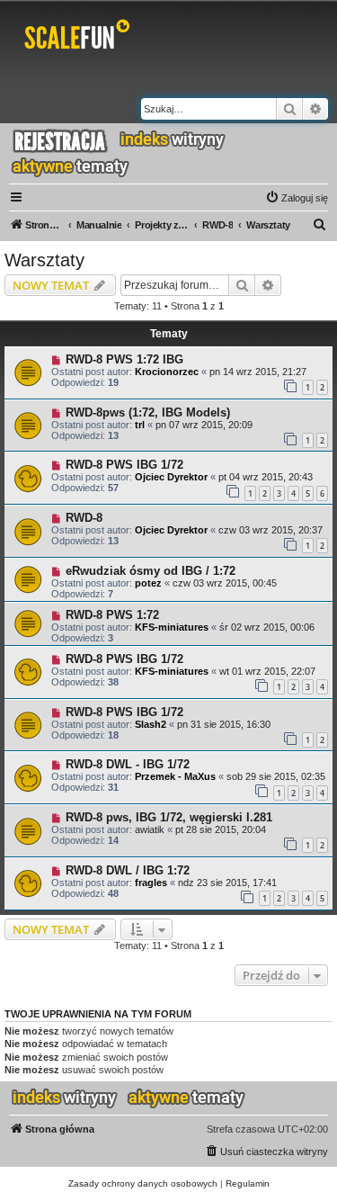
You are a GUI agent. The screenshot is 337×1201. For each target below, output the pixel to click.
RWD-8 (84, 517)
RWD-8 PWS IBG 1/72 (124, 464)
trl (140, 424)
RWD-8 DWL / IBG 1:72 (128, 870)
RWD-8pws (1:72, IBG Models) (148, 412)
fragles (151, 882)
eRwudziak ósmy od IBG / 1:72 (150, 571)
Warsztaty (44, 260)
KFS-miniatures (171, 627)
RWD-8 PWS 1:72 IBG (124, 359)
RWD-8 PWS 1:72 (112, 615)
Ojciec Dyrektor (171, 476)
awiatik (149, 829)
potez (148, 583)
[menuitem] (296, 198)
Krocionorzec (167, 371)
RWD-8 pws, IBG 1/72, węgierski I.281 (169, 817)
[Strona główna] (80, 37)
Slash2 (150, 724)
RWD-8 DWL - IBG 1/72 (128, 764)
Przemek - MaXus (175, 776)
